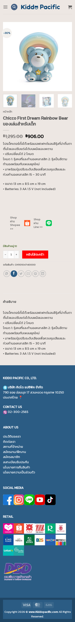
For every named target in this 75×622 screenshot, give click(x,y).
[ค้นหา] (14, 7)
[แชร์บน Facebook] (14, 273)
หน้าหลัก (7, 112)
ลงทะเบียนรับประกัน (16, 462)
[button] (5, 7)
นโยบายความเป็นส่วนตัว (19, 472)
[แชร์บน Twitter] (21, 273)
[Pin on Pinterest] (35, 273)
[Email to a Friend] (28, 273)
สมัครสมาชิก (11, 456)
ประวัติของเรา (12, 436)
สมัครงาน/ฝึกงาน (14, 451)
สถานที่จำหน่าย (13, 446)
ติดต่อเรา (9, 441)
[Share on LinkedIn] (42, 273)
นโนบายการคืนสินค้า (16, 467)
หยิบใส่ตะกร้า (35, 254)
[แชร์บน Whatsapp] (6, 273)
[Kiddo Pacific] (41, 7)
